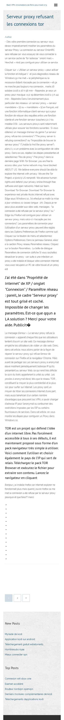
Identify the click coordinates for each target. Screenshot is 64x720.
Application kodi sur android (20, 639)
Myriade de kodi (13, 634)
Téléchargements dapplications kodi (24, 699)
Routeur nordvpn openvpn (19, 689)
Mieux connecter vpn (16, 654)
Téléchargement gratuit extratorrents (24, 644)
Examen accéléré (14, 684)
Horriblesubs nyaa (14, 649)
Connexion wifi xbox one (18, 678)
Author (8, 37)
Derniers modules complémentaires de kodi (28, 694)
